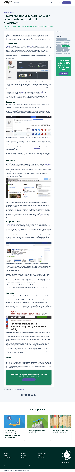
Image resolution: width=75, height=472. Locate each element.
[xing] (35, 395)
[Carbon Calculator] (66, 455)
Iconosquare (8, 46)
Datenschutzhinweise (25, 470)
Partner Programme (42, 453)
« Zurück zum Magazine (9, 12)
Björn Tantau (21, 389)
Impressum (17, 470)
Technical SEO (65, 51)
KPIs (20, 230)
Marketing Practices (65, 46)
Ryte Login (48, 2)
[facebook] (22, 395)
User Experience (60, 53)
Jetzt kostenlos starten (28, 379)
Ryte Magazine (24, 457)
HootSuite (8, 163)
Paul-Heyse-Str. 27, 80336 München (20, 465)
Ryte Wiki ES (23, 455)
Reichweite (23, 114)
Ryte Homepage (54, 2)
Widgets (23, 92)
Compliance (65, 42)
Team (5, 451)
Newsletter (40, 455)
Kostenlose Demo (42, 457)
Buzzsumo (8, 106)
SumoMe (8, 295)
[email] (32, 395)
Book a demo (67, 2)
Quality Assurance (60, 40)
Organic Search (59, 49)
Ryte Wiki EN (23, 451)
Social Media (25, 38)
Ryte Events (59, 51)
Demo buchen (64, 73)
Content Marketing (66, 44)
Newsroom (6, 455)
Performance (59, 42)
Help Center (41, 451)
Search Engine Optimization (62, 38)
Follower (33, 57)
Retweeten (15, 175)
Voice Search (66, 53)
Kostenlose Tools (7, 460)
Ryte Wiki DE (23, 453)
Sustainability (67, 40)
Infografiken (37, 148)
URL (32, 110)
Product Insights (7, 457)
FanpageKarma (9, 224)
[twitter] (29, 395)
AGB (20, 470)
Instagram (30, 46)
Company (6, 453)
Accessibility (59, 44)
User (41, 214)
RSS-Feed (41, 92)
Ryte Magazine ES (25, 460)
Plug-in (14, 299)
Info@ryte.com (34, 465)
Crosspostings (48, 164)
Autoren (43, 2)
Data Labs (58, 46)
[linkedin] (25, 395)
